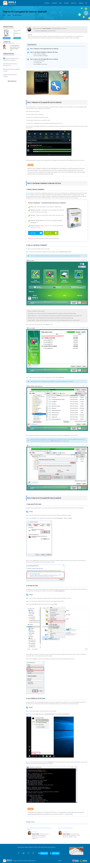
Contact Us (31, 847)
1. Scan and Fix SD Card (38, 60)
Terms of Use (37, 847)
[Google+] (33, 853)
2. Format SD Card (37, 62)
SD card (60, 220)
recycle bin (55, 220)
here (35, 655)
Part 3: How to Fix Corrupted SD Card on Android (44, 59)
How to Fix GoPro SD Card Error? (65, 828)
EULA (42, 847)
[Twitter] (23, 853)
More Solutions (12, 81)
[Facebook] (18, 853)
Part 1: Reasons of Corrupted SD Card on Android (44, 48)
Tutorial (26, 847)
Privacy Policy (47, 847)
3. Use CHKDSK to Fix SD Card (40, 64)
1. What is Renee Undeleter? (39, 54)
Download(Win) (17, 38)
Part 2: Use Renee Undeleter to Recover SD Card (43, 52)
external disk (33, 222)
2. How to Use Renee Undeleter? (40, 55)
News (22, 847)
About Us (53, 847)
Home (19, 847)
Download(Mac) (7, 38)
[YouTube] (28, 853)
